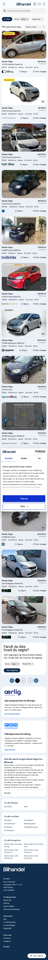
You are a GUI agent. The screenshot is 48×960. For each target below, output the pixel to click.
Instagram (7, 941)
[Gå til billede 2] (22, 55)
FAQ (4, 919)
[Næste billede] (43, 45)
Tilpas (22, 506)
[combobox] (35, 27)
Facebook (7, 938)
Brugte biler (7, 900)
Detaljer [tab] (24, 458)
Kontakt (6, 947)
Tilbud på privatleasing (11, 909)
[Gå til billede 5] (26, 55)
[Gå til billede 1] (21, 55)
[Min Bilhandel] (44, 4)
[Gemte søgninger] (34, 4)
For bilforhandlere (9, 922)
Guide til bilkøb (8, 906)
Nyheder (6, 903)
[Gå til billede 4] (25, 55)
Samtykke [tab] (9, 458)
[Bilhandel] (24, 4)
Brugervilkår (7, 928)
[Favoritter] (39, 4)
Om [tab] (39, 458)
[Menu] (4, 4)
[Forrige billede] (5, 45)
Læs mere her (10, 749)
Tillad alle (24, 499)
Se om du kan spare (12, 714)
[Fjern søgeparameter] (42, 19)
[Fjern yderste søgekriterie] (27, 19)
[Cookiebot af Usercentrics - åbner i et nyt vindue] (35, 451)
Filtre (8, 19)
